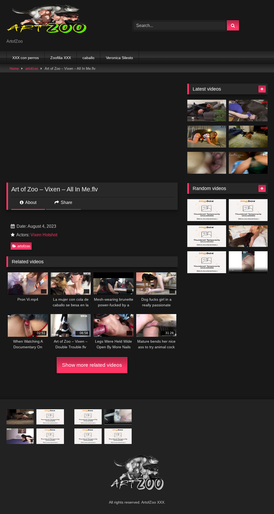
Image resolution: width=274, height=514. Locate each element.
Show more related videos (92, 365)
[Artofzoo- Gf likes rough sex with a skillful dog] (20, 436)
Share (66, 202)
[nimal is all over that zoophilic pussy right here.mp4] (206, 262)
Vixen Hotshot (44, 235)
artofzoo (31, 69)
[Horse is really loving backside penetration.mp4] (88, 436)
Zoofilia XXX (60, 58)
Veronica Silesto (119, 58)
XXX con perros (25, 58)
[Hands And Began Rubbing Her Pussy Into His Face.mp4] (50, 436)
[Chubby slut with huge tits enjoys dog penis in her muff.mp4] (248, 262)
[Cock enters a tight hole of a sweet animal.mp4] (248, 210)
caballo (88, 58)
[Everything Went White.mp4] (206, 111)
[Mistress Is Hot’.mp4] (248, 137)
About (30, 202)
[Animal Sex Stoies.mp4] (206, 210)
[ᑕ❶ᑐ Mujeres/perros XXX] (61, 21)
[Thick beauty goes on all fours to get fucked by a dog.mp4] (248, 236)
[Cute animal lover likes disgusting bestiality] (20, 417)
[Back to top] (257, 498)
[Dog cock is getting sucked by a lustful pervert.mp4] (118, 436)
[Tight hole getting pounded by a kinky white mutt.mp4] (118, 417)
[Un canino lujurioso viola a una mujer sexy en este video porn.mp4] (206, 236)
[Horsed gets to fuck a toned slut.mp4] (50, 417)
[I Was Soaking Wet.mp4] (248, 163)
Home (14, 69)
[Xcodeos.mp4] (206, 163)
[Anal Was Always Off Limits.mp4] (248, 111)
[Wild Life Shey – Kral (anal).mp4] (88, 417)
